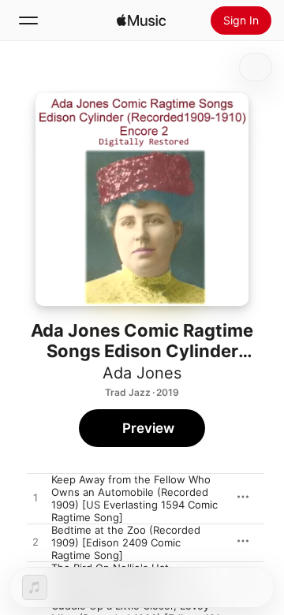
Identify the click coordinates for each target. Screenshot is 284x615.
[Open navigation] (28, 20)
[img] (141, 20)
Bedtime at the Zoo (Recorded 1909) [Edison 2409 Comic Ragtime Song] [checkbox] (125, 542)
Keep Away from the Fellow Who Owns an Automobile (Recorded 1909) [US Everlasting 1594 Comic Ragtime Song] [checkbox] (134, 498)
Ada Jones (142, 372)
